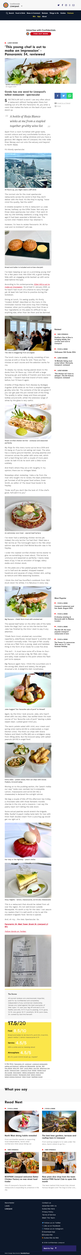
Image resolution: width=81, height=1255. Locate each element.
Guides (63, 13)
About (44, 16)
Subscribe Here (48, 1209)
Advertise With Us (49, 1206)
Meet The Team (48, 1218)
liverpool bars (15, 1070)
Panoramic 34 (19, 1064)
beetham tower (37, 1077)
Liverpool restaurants (39, 1064)
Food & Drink (20, 13)
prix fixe (36, 1068)
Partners (70, 13)
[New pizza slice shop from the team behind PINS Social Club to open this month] (59, 1168)
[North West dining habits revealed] (21, 1126)
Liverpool (28, 1064)
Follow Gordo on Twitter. (15, 931)
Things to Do (54, 13)
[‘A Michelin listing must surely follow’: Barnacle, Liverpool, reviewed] (65, 361)
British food (41, 1070)
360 (43, 1066)
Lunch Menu (28, 1068)
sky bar (38, 1066)
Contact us (46, 1203)
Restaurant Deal (24, 1075)
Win (34, 16)
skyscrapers (17, 1072)
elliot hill (16, 1068)
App (38, 16)
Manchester (9, 1203)
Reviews (45, 13)
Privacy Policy (47, 1212)
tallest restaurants (28, 1072)
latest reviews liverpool (13, 1077)
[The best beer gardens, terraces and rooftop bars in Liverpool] (59, 1126)
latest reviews (36, 1075)
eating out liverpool (12, 1066)
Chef (21, 1068)
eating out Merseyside (27, 1066)
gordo (7, 1070)
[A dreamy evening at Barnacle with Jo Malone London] (65, 617)
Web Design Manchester (12, 1253)
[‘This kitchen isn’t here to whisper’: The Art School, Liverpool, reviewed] (65, 374)
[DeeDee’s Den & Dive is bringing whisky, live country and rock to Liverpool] (65, 338)
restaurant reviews (11, 1075)
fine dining (8, 1068)
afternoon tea (45, 1068)
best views (40, 1072)
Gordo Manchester (13, 84)
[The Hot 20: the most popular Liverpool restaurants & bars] (65, 630)
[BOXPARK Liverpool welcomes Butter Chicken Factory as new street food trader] (21, 1169)
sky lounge (8, 1072)
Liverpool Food (25, 1070)
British (34, 1070)
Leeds (7, 1206)
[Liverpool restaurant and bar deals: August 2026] (65, 605)
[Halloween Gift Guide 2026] (65, 350)
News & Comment (33, 13)
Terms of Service (49, 1215)
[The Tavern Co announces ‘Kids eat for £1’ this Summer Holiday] (65, 642)
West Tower (26, 1077)
